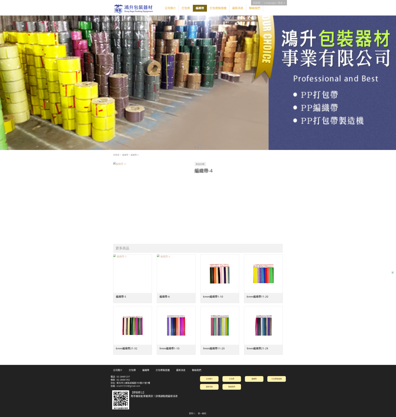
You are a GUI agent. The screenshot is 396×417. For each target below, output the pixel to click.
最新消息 (209, 387)
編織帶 (125, 155)
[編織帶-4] (151, 200)
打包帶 (231, 379)
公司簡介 (209, 379)
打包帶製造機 (276, 379)
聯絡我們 (231, 387)
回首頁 (116, 155)
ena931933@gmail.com (128, 385)
